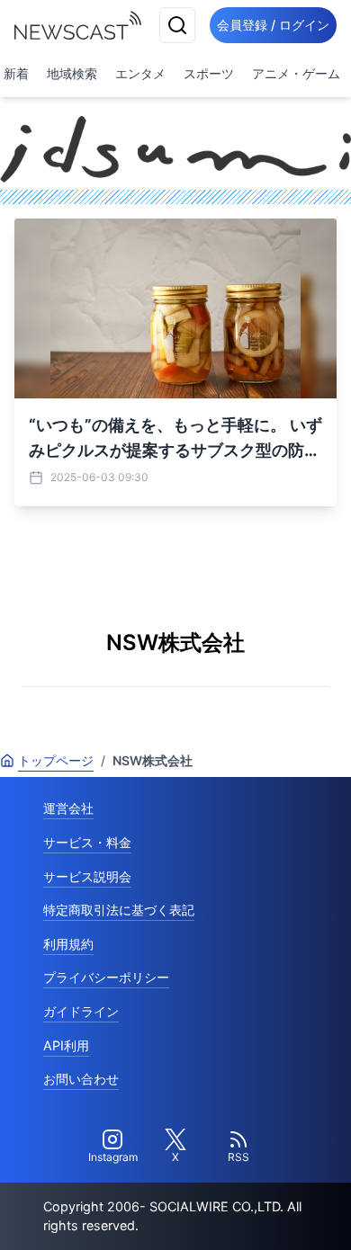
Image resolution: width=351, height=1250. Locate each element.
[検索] (177, 25)
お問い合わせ (81, 1078)
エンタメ (140, 73)
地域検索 (72, 73)
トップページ (56, 760)
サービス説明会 (87, 876)
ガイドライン (81, 1011)
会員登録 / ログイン (273, 24)
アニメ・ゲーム (296, 73)
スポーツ (209, 73)
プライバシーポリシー (106, 977)
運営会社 (68, 808)
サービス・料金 (87, 842)
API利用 (66, 1045)
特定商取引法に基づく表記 (118, 909)
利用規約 (68, 943)
